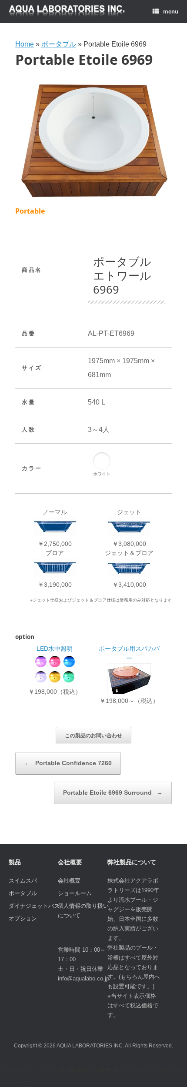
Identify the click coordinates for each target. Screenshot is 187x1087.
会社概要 (69, 880)
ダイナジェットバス (34, 906)
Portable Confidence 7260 (68, 762)
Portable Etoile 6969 (84, 59)
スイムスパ (23, 880)
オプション (23, 918)
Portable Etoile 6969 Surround (113, 792)
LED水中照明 (55, 649)
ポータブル (58, 44)
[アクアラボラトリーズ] (67, 11)
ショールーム (75, 893)
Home (24, 44)
